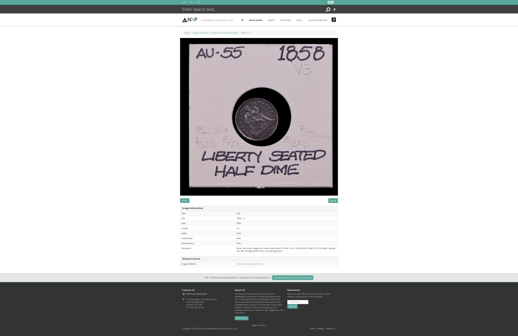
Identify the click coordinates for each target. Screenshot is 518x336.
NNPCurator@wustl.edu (196, 294)
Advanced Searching (318, 20)
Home (187, 33)
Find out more (241, 318)
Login (198, 2)
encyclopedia (255, 20)
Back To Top (258, 325)
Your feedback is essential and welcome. (292, 277)
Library (271, 20)
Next (332, 200)
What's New (285, 20)
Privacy (320, 328)
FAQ (191, 2)
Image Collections (200, 33)
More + (300, 20)
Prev (185, 200)
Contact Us (330, 328)
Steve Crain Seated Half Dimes (224, 33)
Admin (184, 2)
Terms (313, 328)
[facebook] (332, 2)
